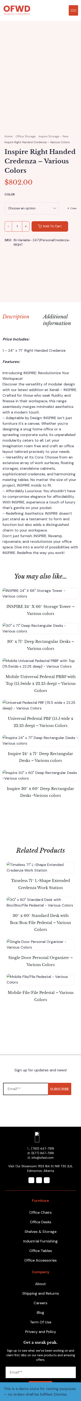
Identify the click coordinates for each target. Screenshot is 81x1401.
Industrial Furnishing (40, 1241)
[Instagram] (39, 1180)
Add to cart (52, 226)
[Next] (75, 88)
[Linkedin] (47, 1180)
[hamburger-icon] (73, 10)
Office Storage (26, 136)
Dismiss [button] (60, 1394)
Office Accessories (40, 1260)
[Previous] (9, 88)
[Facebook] (31, 1180)
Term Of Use (40, 1322)
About (40, 1283)
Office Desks (40, 1222)
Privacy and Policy (40, 1331)
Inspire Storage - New (54, 136)
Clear (73, 208)
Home (9, 136)
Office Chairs (40, 1212)
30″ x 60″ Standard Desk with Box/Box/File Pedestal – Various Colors (40, 922)
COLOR (10, 194)
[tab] (57, 320)
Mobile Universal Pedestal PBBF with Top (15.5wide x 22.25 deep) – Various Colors (41, 683)
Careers (40, 1302)
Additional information (57, 320)
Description (15, 317)
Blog (40, 1312)
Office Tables (40, 1250)
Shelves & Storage (40, 1231)
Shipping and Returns (40, 1293)
